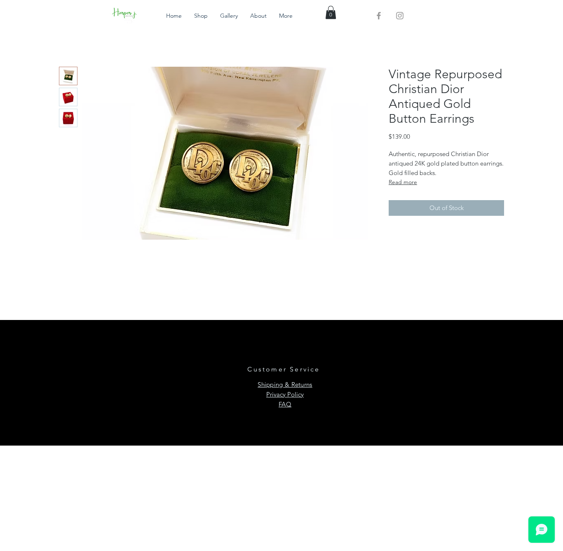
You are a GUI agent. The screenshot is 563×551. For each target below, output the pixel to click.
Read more (403, 182)
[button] (330, 12)
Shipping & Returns (285, 384)
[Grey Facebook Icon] (379, 16)
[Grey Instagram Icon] (400, 16)
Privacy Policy (285, 394)
